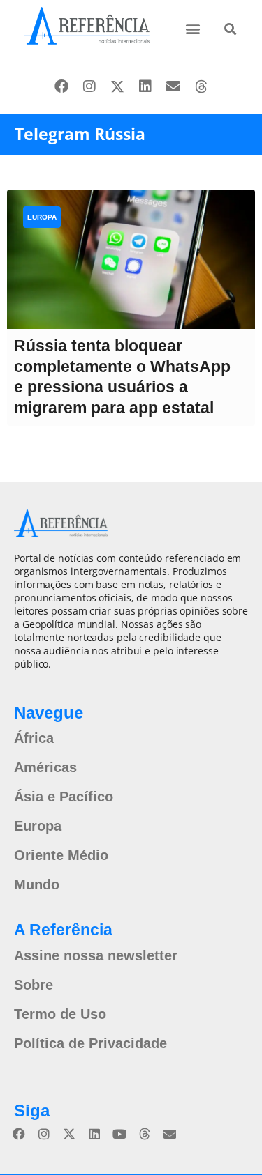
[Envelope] (173, 86)
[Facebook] (61, 86)
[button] (193, 28)
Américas (45, 767)
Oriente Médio (61, 855)
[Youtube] (119, 1133)
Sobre (33, 984)
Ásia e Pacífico (63, 796)
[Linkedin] (145, 86)
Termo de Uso (60, 1014)
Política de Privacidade (90, 1043)
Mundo (36, 884)
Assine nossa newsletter (95, 955)
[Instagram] (89, 86)
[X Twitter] (117, 86)
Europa (42, 217)
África (34, 738)
